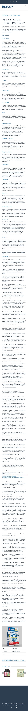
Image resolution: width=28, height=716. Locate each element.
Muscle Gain (11, 660)
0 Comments (22, 660)
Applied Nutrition (5, 660)
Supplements (16, 660)
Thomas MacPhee (6, 659)
